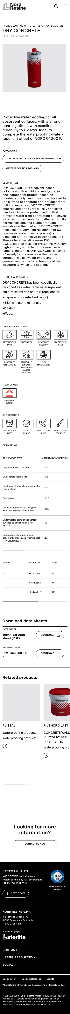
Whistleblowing (9, 985)
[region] (35, 499)
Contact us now (35, 844)
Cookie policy (9, 979)
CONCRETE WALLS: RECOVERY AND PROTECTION (33, 158)
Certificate (18, 893)
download (47, 635)
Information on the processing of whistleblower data (41, 985)
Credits (50, 979)
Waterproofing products (22, 168)
